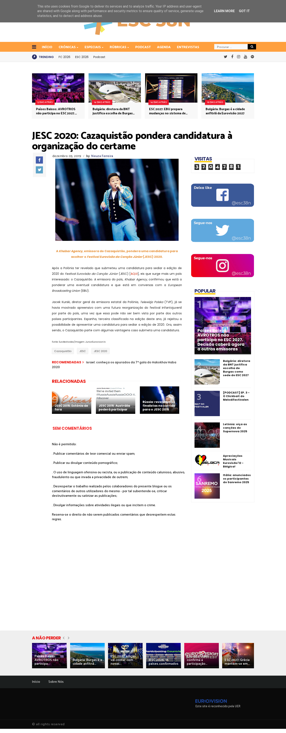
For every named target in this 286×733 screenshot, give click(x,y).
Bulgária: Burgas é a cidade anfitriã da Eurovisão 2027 (225, 111)
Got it (244, 11)
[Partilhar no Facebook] (39, 160)
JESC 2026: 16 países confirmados (163, 662)
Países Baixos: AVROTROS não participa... (46, 660)
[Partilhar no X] (39, 169)
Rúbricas (118, 47)
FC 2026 (64, 57)
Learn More (224, 11)
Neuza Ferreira (102, 156)
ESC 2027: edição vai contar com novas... (123, 660)
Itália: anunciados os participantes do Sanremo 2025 (237, 478)
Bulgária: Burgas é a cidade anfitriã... (87, 662)
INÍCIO (47, 47)
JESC (82, 351)
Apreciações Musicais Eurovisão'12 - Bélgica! (233, 461)
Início (36, 682)
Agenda (164, 47)
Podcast (143, 47)
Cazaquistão (62, 351)
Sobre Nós (56, 682)
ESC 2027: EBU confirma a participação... (197, 660)
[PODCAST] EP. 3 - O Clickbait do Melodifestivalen (236, 396)
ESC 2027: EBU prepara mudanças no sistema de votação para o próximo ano (170, 111)
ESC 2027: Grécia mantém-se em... (237, 662)
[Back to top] (276, 723)
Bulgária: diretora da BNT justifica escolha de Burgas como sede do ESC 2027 (113, 111)
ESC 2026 (82, 57)
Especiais (93, 47)
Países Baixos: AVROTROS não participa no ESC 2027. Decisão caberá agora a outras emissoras (55, 111)
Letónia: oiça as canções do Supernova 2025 (235, 427)
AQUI (134, 274)
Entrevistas (188, 47)
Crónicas (67, 47)
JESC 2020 (100, 351)
